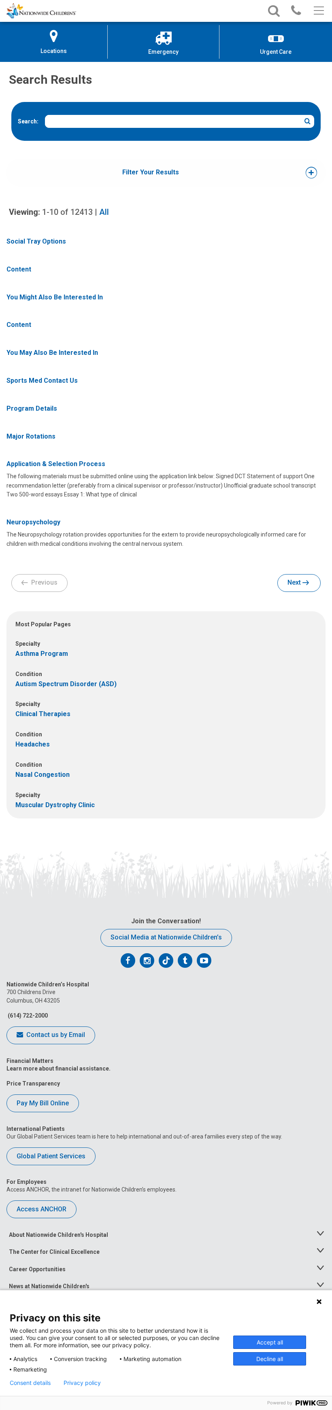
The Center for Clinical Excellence (54, 1252)
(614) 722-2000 (27, 1015)
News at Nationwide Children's (49, 1286)
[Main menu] (318, 11)
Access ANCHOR (41, 1209)
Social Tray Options (36, 241)
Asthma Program (41, 653)
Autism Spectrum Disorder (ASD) (66, 684)
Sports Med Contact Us (42, 380)
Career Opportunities (37, 1269)
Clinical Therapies (42, 714)
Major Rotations (30, 436)
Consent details (30, 1383)
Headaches (32, 744)
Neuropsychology (33, 522)
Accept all (270, 1342)
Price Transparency (33, 1083)
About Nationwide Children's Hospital (58, 1235)
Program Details (31, 408)
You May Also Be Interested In (52, 352)
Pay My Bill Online (43, 1103)
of (67, 212)
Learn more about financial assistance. (58, 1068)
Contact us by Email (55, 1035)
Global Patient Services (51, 1156)
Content (18, 269)
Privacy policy (82, 1383)
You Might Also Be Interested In (54, 297)
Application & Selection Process (55, 464)
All (104, 212)
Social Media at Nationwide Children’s (166, 937)
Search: (28, 121)
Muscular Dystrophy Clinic (55, 805)
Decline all (269, 1358)
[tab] (150, 172)
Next (294, 582)
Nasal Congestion (42, 774)
